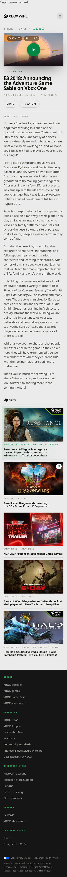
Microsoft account (15, 773)
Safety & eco (10, 870)
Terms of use (10, 867)
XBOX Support (12, 726)
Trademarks (25, 867)
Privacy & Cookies (42, 863)
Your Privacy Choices (21, 858)
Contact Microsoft (23, 863)
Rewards (9, 815)
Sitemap (8, 863)
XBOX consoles (13, 684)
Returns (8, 785)
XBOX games (12, 690)
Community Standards (17, 744)
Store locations (13, 798)
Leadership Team (14, 732)
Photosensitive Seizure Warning (23, 750)
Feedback (9, 738)
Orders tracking (13, 792)
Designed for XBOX (15, 844)
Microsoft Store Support (18, 779)
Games (8, 838)
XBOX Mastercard (14, 821)
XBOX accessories (14, 703)
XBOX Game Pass (14, 697)
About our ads (25, 870)
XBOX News (11, 720)
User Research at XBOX (18, 756)
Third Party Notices (42, 867)
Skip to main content (14, 2)
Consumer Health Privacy (46, 858)
